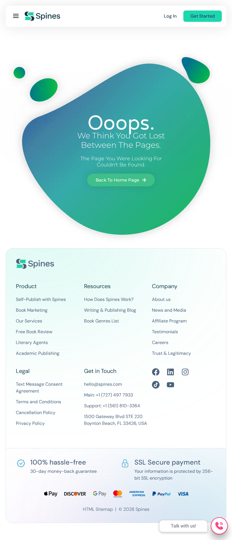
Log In (170, 16)
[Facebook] (156, 372)
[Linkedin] (170, 372)
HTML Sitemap (98, 509)
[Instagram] (185, 372)
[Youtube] (170, 385)
